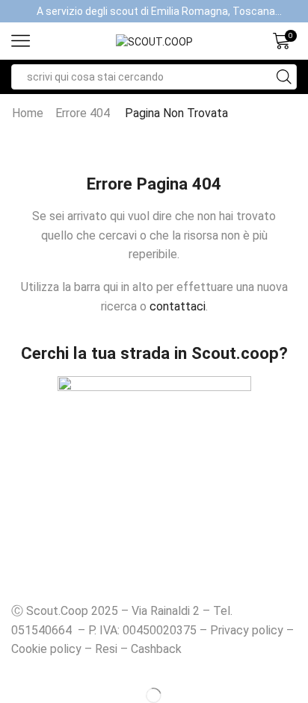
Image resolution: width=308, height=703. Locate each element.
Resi (106, 649)
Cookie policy (46, 649)
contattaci (178, 306)
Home (27, 113)
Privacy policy (246, 630)
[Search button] (284, 77)
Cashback (156, 649)
